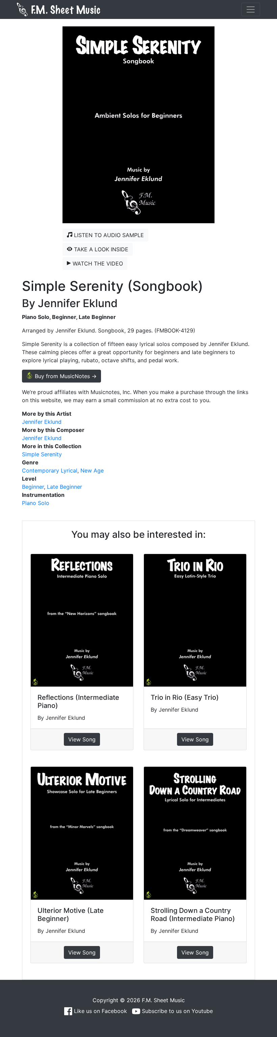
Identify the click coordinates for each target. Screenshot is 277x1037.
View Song (82, 739)
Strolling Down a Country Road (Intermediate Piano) (193, 914)
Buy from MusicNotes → (65, 376)
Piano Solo (35, 503)
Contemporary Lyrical (49, 470)
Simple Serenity (42, 454)
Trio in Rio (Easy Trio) (185, 697)
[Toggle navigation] (250, 9)
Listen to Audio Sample (108, 235)
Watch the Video (97, 263)
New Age (92, 470)
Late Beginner (64, 486)
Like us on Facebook (99, 1011)
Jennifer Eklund (41, 421)
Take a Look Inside (100, 249)
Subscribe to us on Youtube (176, 1011)
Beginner (33, 486)
